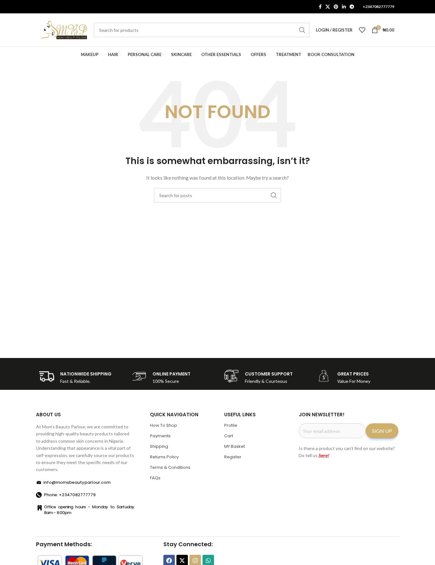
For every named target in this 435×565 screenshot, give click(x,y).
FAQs (155, 478)
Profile (230, 425)
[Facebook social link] (320, 7)
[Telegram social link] (352, 7)
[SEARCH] (302, 30)
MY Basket (234, 446)
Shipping (159, 446)
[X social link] (328, 7)
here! (323, 455)
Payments (160, 436)
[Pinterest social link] (336, 7)
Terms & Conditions (170, 467)
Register (232, 457)
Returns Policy (164, 457)
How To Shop (163, 425)
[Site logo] (64, 29)
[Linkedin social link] (344, 7)
